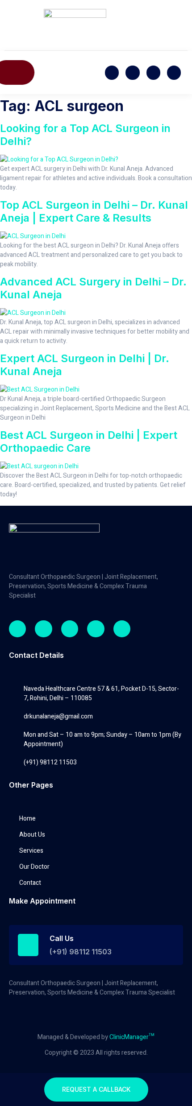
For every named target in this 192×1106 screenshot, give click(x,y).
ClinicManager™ (131, 1037)
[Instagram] (69, 628)
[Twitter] (132, 72)
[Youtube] (153, 72)
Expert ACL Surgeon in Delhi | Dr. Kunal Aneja (84, 365)
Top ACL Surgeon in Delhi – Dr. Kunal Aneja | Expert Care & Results (94, 211)
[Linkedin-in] (95, 628)
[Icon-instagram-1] (174, 72)
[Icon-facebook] (112, 72)
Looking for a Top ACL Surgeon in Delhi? (85, 135)
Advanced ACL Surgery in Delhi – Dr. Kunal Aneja (93, 288)
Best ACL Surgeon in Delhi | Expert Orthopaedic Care (88, 441)
